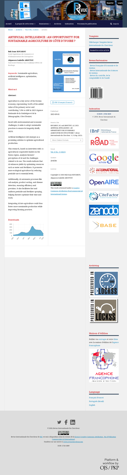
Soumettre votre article (99, 50)
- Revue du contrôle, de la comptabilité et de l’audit (99, 76)
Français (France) (96, 397)
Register (110, 3)
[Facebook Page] (66, 424)
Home (10, 30)
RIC (41, 437)
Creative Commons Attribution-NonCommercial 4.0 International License (67, 191)
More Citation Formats (60, 140)
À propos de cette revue (24, 24)
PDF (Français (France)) (63, 102)
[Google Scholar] (104, 164)
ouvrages (102, 339)
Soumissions (44, 24)
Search (116, 24)
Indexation (69, 24)
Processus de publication (87, 24)
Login (120, 3)
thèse (116, 339)
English (92, 405)
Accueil (9, 24)
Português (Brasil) (96, 401)
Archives (57, 24)
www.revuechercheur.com (73, 442)
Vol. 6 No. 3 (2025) (32, 30)
